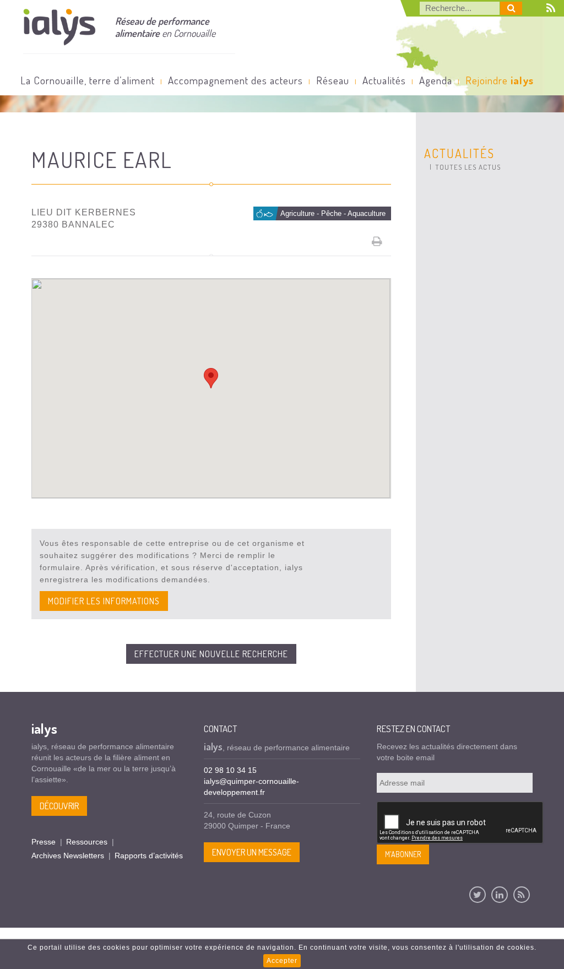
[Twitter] (477, 894)
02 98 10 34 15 (230, 770)
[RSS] (521, 894)
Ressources (86, 841)
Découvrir (59, 805)
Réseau (332, 80)
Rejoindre (499, 80)
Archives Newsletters (67, 855)
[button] (211, 378)
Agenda (435, 80)
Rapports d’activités (149, 855)
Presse (43, 841)
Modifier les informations (104, 601)
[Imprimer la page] (377, 241)
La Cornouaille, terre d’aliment (87, 80)
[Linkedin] (499, 894)
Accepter (282, 961)
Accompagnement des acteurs (235, 80)
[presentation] (460, 823)
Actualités (384, 80)
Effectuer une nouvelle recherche (211, 653)
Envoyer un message (251, 852)
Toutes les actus (468, 167)
